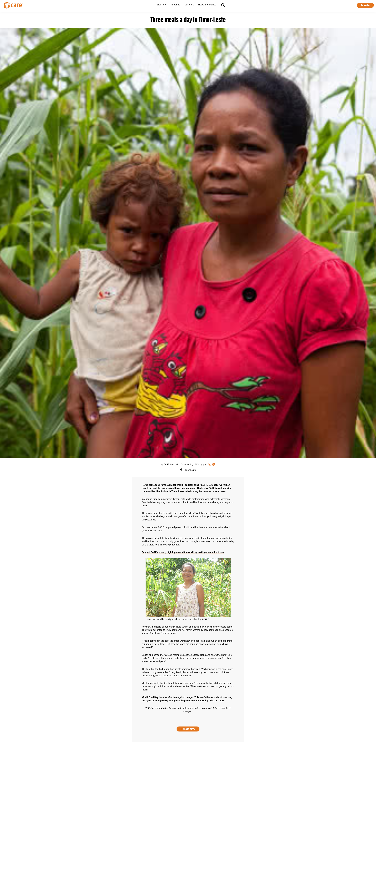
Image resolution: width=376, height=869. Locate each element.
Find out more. (217, 700)
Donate (365, 5)
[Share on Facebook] (209, 464)
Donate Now (188, 728)
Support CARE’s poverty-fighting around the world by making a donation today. (183, 552)
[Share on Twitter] (213, 464)
